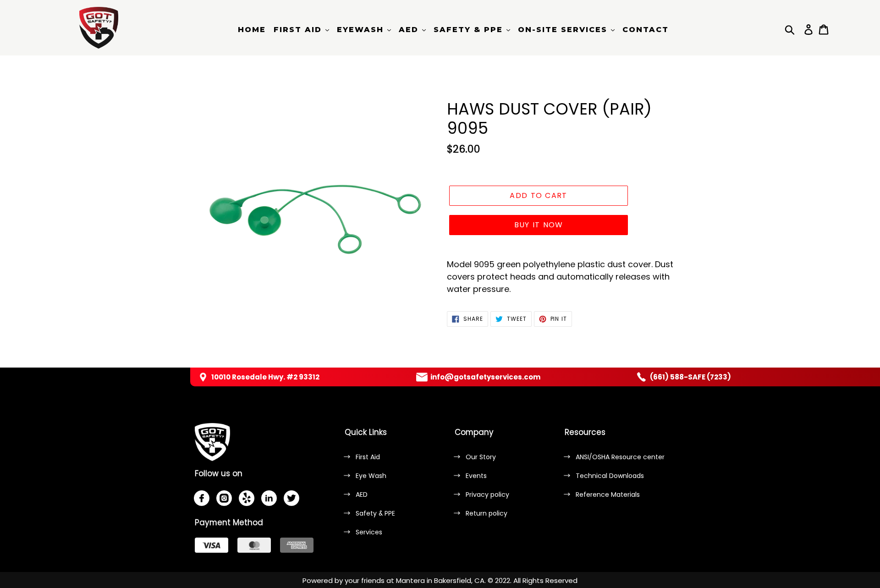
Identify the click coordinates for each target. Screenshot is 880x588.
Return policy (486, 513)
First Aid (368, 457)
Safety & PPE (375, 513)
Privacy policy (487, 494)
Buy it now (538, 225)
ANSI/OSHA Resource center (620, 457)
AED (362, 494)
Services (369, 532)
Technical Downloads (610, 475)
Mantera (410, 580)
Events (476, 475)
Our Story (481, 457)
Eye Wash (371, 475)
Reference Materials (608, 494)
